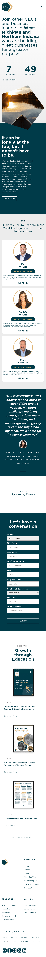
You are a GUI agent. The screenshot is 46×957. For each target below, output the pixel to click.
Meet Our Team (30, 877)
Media (26, 873)
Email (9, 570)
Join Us (8, 199)
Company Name (14, 606)
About (26, 866)
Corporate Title (14, 580)
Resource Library (9, 905)
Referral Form (30, 912)
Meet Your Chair (23, 319)
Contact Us (28, 888)
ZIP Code (11, 597)
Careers (27, 870)
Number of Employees (17, 589)
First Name (12, 543)
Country (11, 534)
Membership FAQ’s (32, 881)
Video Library (7, 912)
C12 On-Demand (9, 916)
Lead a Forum (30, 905)
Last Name (12, 552)
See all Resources (23, 837)
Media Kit (6, 909)
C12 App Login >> (31, 884)
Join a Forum (29, 909)
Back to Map (9, 80)
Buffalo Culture (8, 920)
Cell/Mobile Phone (15, 561)
